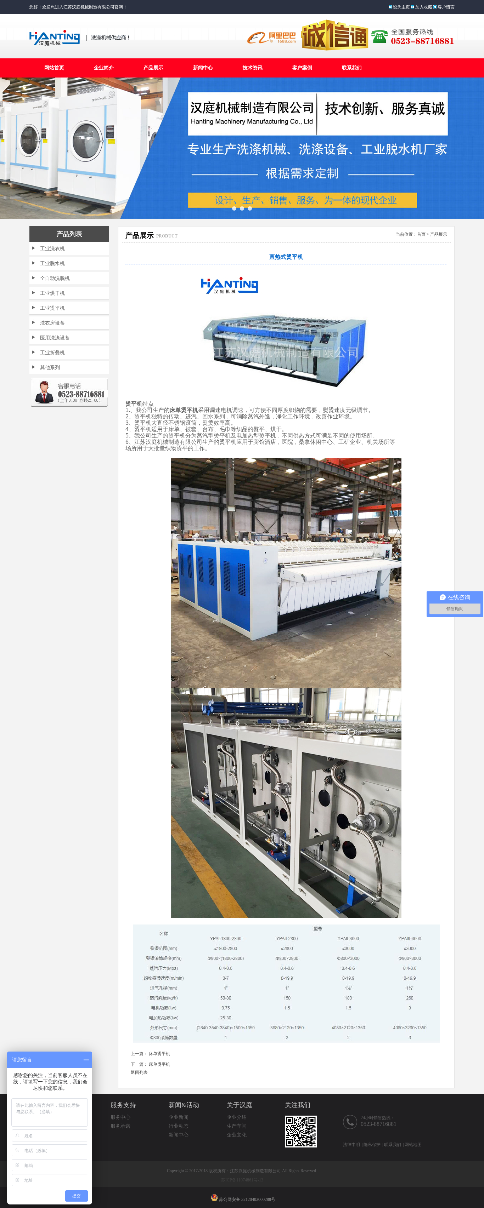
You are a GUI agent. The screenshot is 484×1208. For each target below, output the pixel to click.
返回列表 (139, 1072)
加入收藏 (423, 7)
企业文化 (237, 1135)
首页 (421, 234)
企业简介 (104, 67)
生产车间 (237, 1126)
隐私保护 (372, 1144)
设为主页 (401, 7)
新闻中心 (203, 67)
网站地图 (413, 1144)
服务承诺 (120, 1126)
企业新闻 (178, 1117)
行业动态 (178, 1126)
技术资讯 (253, 67)
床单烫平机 (159, 1053)
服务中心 (120, 1117)
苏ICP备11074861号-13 (242, 1180)
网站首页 (54, 67)
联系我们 (352, 67)
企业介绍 (237, 1117)
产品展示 (153, 67)
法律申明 (351, 1144)
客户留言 (446, 7)
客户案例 (302, 67)
